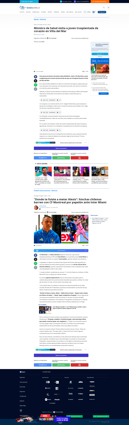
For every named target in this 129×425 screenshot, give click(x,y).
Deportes (50, 12)
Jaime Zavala (42, 206)
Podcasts (22, 12)
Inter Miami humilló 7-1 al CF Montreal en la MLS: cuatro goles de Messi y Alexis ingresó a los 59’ (69, 307)
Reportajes (23, 405)
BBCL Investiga (70, 12)
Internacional (35, 12)
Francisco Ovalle (40, 35)
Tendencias (56, 12)
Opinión (63, 12)
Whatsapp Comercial (75, 416)
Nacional (28, 12)
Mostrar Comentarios (61, 148)
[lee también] (45, 310)
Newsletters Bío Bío (67, 1)
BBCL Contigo (78, 12)
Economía (43, 12)
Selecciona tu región (27, 1)
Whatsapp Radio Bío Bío (102, 416)
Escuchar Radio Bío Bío (100, 1)
